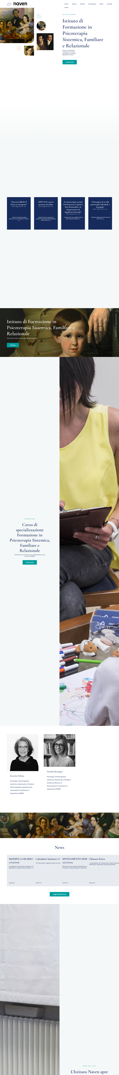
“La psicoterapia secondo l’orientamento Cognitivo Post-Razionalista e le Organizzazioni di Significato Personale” (73, 207)
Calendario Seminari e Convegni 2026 (55, 859)
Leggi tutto (11, 883)
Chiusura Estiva (97, 859)
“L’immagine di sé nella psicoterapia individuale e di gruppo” (100, 204)
